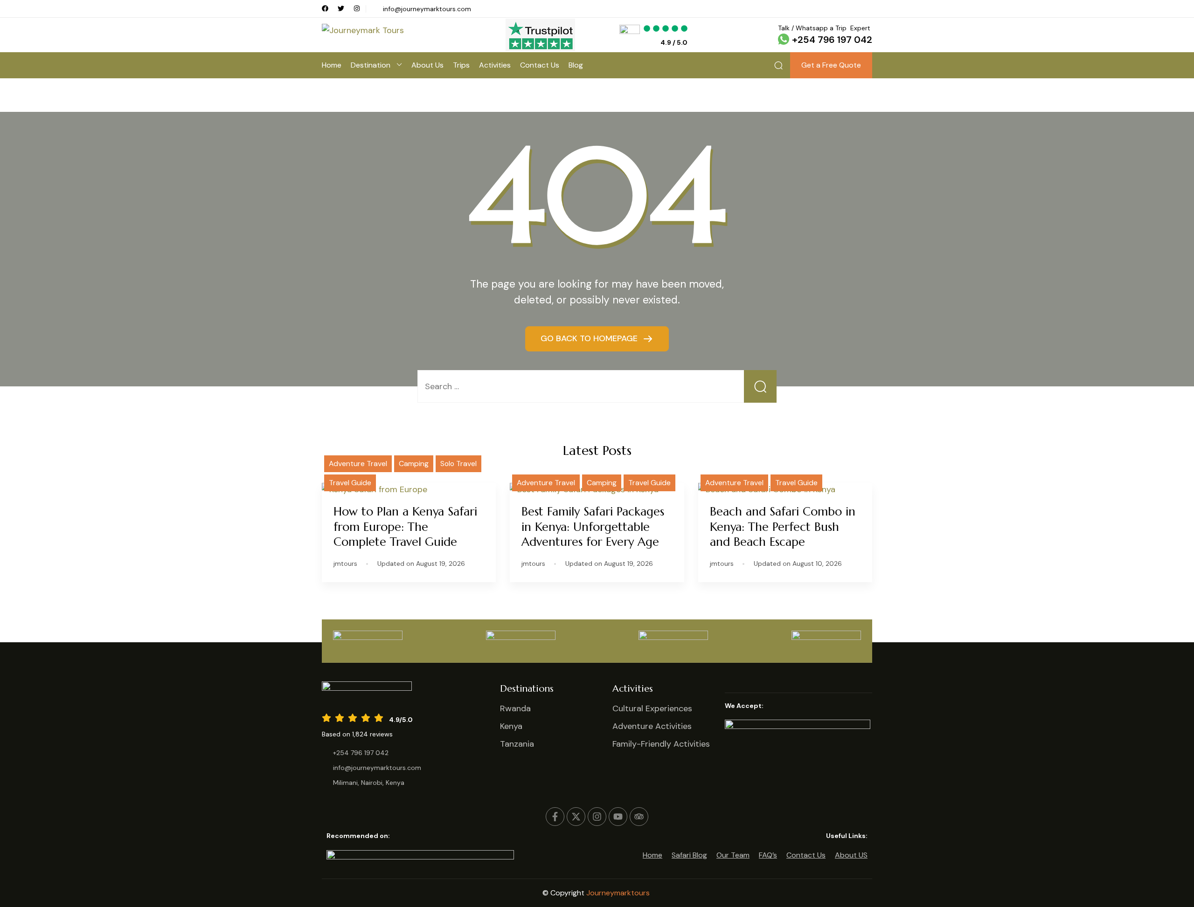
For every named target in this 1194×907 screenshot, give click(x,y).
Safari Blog (689, 855)
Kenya (511, 726)
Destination (370, 65)
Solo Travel (458, 463)
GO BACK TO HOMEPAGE (590, 338)
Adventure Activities (652, 726)
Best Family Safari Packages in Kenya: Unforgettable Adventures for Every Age (592, 527)
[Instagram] (597, 816)
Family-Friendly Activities (661, 743)
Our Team (733, 855)
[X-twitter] (576, 816)
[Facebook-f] (555, 816)
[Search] (778, 65)
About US (851, 855)
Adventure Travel (358, 463)
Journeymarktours (619, 893)
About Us (427, 65)
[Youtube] (618, 816)
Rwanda (515, 708)
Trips (461, 65)
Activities (495, 65)
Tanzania (517, 743)
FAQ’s (768, 855)
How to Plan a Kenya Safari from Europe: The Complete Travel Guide (405, 527)
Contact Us (539, 65)
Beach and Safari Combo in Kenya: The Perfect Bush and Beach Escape (782, 527)
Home (331, 65)
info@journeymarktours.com (427, 9)
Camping (414, 463)
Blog (576, 65)
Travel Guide (350, 483)
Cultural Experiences (652, 708)
